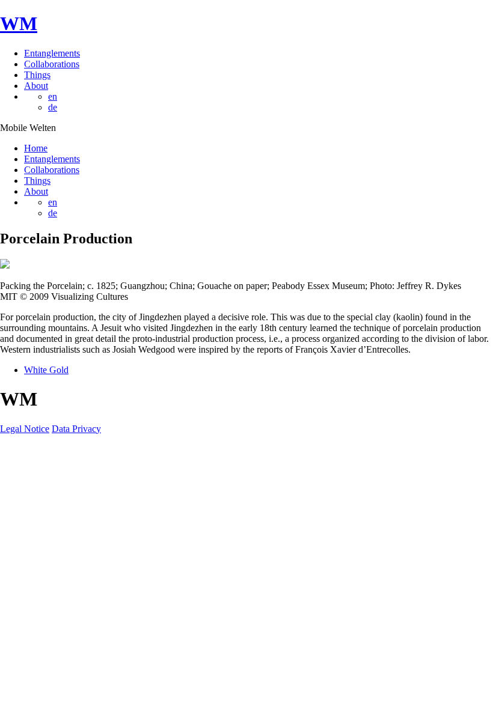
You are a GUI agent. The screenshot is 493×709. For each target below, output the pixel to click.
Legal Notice (24, 429)
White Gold (46, 370)
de (52, 107)
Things (37, 75)
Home (35, 148)
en (52, 96)
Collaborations (51, 64)
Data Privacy (76, 429)
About (36, 86)
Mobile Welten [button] (28, 128)
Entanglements (52, 53)
